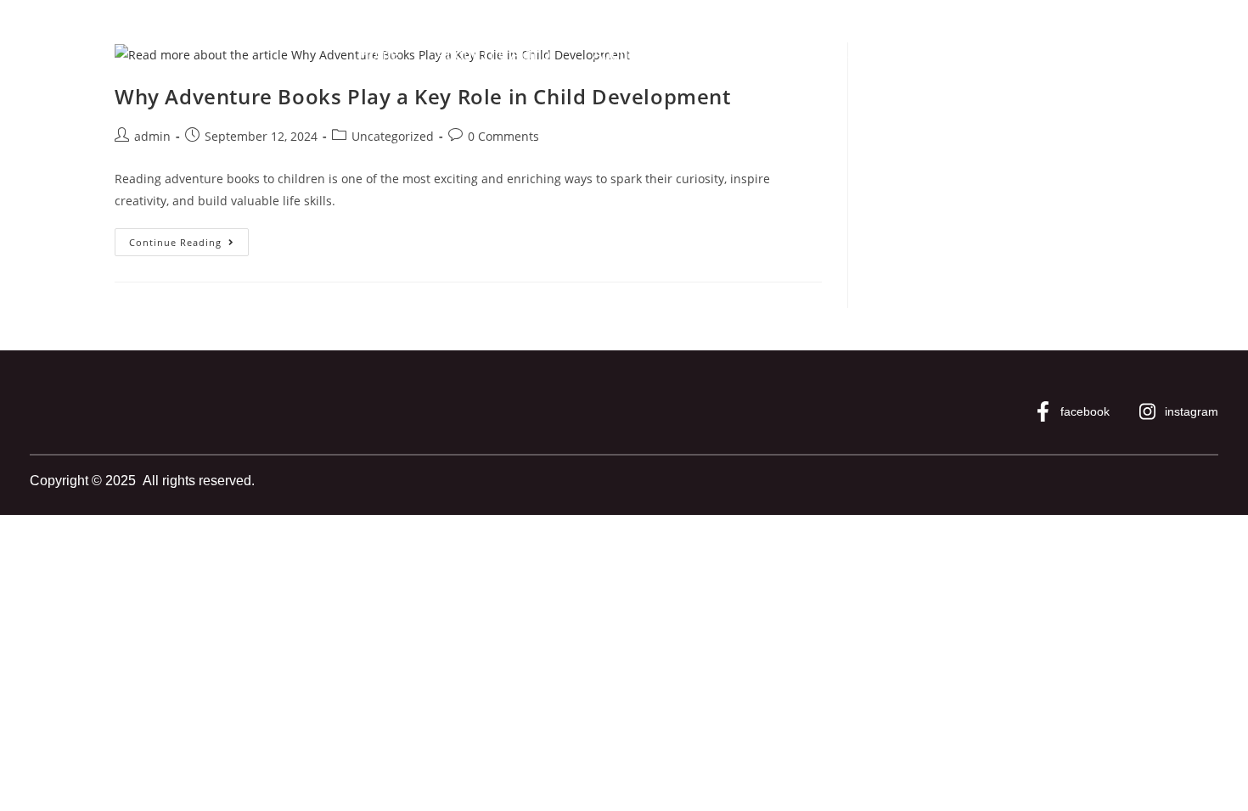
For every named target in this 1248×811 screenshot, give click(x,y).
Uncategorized (392, 136)
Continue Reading (189, 238)
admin (152, 136)
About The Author (495, 54)
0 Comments (503, 136)
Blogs (758, 54)
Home (378, 54)
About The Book (647, 54)
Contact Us (853, 54)
